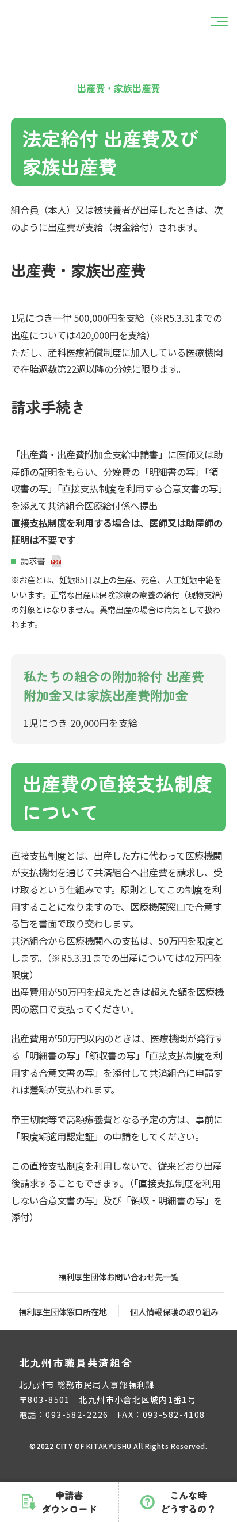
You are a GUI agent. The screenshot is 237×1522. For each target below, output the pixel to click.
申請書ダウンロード (69, 1502)
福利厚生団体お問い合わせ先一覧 (118, 1276)
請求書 (33, 560)
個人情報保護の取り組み (174, 1311)
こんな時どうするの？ (188, 1502)
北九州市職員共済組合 (76, 1362)
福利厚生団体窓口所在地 (62, 1311)
